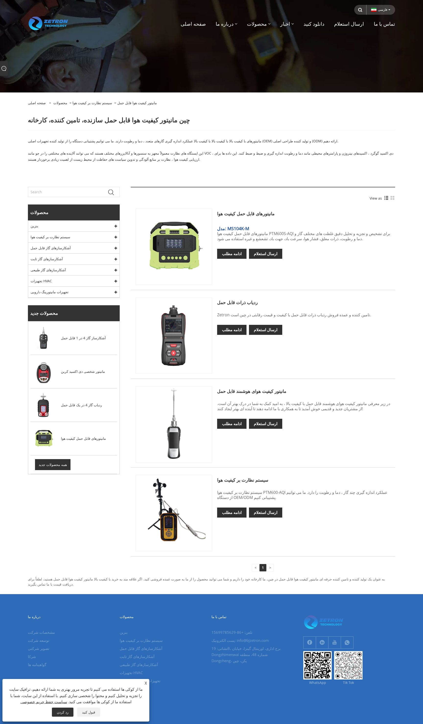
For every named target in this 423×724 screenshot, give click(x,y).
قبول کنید (88, 712)
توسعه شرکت (38, 640)
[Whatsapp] (347, 642)
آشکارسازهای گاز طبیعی (48, 270)
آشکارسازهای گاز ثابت (47, 259)
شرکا (32, 656)
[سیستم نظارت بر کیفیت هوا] (174, 512)
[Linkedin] (322, 642)
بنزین (34, 226)
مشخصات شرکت (41, 632)
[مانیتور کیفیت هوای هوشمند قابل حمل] (174, 424)
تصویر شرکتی (38, 648)
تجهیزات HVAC (41, 281)
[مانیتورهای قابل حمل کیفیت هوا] (174, 246)
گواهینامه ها (37, 664)
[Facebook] (309, 642)
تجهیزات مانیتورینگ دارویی (50, 292)
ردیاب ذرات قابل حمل (237, 302)
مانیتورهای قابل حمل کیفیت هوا (246, 213)
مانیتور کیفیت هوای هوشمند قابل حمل (251, 391)
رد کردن (63, 712)
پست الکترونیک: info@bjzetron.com (240, 640)
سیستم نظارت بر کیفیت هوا (92, 103)
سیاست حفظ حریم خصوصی (44, 701)
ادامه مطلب (232, 253)
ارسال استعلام (265, 253)
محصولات (60, 103)
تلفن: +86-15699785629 (232, 632)
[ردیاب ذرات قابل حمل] (174, 335)
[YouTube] (334, 642)
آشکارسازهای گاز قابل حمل (51, 248)
